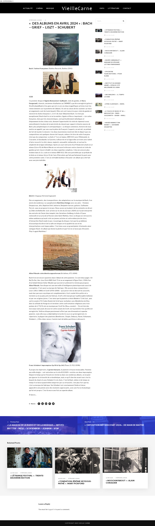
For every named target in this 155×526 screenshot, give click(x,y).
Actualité (28, 8)
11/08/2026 (110, 100)
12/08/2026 (110, 90)
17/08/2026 (110, 56)
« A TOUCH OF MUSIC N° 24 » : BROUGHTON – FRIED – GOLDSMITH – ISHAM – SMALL (114, 113)
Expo (102, 8)
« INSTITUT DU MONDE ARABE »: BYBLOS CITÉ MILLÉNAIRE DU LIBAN (112, 85)
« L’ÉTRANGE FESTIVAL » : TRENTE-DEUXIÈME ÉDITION (27, 476)
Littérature (113, 8)
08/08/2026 (110, 118)
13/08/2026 (110, 79)
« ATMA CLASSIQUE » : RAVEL (114, 104)
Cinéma (39, 8)
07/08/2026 (110, 130)
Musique (50, 8)
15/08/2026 (110, 67)
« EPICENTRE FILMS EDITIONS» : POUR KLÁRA (113, 74)
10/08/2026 (110, 107)
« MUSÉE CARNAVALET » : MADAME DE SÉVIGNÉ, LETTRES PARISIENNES (113, 62)
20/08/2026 (110, 35)
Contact (127, 8)
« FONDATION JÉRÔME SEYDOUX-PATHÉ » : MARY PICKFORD (113, 41)
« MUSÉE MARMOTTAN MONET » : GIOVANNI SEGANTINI (112, 125)
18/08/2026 (110, 46)
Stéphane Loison (35, 20)
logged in (51, 509)
